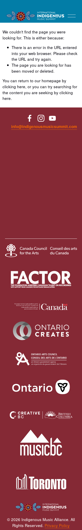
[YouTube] (52, 118)
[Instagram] (41, 118)
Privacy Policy (57, 525)
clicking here (14, 86)
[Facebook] (29, 118)
